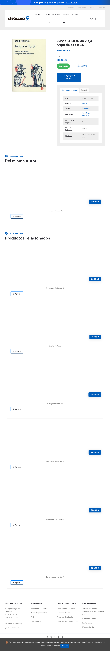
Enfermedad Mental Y (55, 577)
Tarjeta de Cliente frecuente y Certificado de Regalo (93, 611)
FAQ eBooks (35, 621)
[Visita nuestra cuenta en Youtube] (59, 637)
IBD (64, 23)
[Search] (87, 18)
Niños (65, 14)
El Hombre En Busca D (55, 288)
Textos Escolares (52, 14)
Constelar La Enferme (55, 519)
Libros (37, 14)
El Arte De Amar (55, 346)
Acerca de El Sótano (39, 608)
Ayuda (92, 8)
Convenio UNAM (89, 618)
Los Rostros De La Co (55, 461)
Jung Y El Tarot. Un (55, 211)
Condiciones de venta (66, 608)
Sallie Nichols (63, 50)
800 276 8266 (13, 628)
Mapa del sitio (88, 627)
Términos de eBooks (65, 617)
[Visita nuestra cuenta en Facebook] (47, 637)
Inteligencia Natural (55, 403)
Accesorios (53, 23)
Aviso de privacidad (39, 613)
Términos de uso (63, 613)
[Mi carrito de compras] (96, 18)
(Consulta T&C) (72, 3)
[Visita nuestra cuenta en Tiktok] (62, 637)
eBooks (75, 14)
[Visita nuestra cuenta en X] (54, 637)
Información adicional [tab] (69, 90)
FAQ (32, 617)
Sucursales (70, 8)
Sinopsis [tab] (84, 90)
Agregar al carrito (70, 77)
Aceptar (65, 646)
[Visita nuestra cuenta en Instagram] (51, 637)
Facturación (82, 8)
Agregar (17, 216)
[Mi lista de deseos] (91, 18)
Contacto (101, 8)
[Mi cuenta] (101, 18)
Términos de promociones (67, 621)
